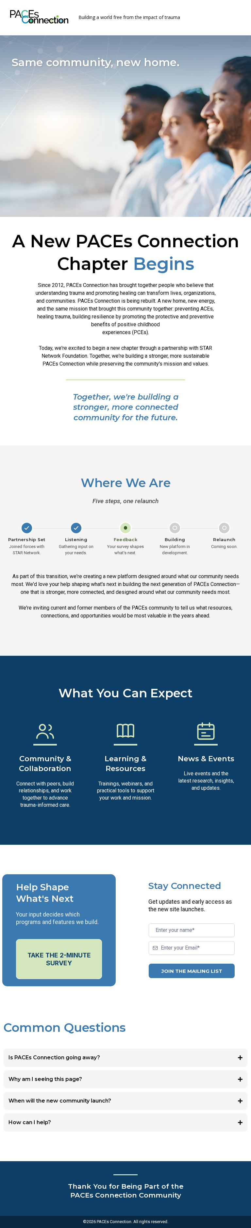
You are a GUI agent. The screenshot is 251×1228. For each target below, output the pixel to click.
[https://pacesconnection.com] (39, 17)
